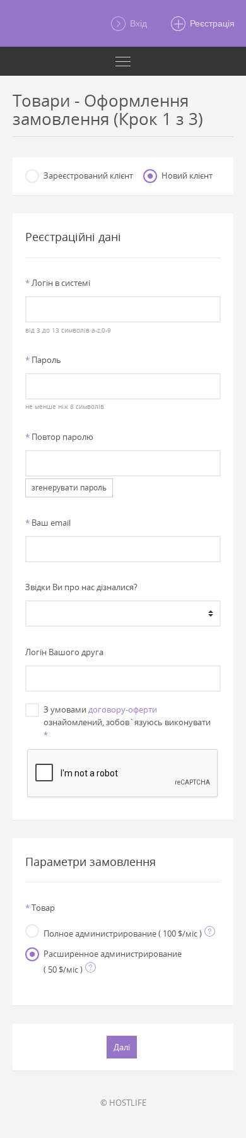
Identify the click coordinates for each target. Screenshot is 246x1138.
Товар (40, 907)
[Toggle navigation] (123, 61)
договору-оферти (122, 709)
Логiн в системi (57, 282)
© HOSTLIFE (123, 1102)
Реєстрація (211, 23)
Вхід (137, 23)
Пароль (43, 359)
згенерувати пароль (69, 487)
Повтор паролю (59, 436)
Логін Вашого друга (64, 652)
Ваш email (48, 522)
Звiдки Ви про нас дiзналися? (81, 587)
